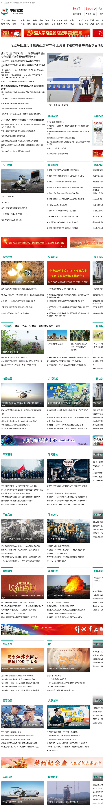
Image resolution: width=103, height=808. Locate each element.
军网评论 (53, 454)
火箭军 (59, 20)
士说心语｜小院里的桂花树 (56, 561)
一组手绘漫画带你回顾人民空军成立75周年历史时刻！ (66, 687)
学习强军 (53, 116)
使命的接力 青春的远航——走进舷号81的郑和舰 (18, 610)
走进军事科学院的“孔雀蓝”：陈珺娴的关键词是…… (66, 729)
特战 (72, 23)
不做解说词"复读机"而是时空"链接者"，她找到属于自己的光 (68, 417)
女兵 (81, 20)
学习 (3, 20)
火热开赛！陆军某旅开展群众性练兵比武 (61, 613)
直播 (35, 23)
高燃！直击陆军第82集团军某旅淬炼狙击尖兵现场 (19, 617)
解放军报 (78, 9)
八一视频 (7, 165)
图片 (41, 23)
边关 (92, 20)
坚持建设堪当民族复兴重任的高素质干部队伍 (17, 500)
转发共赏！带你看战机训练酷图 (58, 602)
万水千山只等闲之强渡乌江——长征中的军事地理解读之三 (22, 606)
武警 (72, 20)
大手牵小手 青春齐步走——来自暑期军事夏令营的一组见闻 (22, 729)
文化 (81, 23)
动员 (98, 20)
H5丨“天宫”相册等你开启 (56, 690)
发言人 (59, 23)
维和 (86, 20)
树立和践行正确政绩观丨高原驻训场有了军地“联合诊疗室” (22, 361)
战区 (29, 20)
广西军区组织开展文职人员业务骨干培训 (61, 743)
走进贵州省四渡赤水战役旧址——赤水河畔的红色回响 (20, 546)
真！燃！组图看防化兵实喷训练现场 (60, 595)
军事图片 (7, 571)
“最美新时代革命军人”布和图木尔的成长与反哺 (18, 417)
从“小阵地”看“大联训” (55, 344)
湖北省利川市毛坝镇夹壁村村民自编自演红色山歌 (19, 746)
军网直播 (7, 647)
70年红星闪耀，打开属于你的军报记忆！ (62, 672)
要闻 (8, 20)
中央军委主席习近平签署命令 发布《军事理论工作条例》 (68, 282)
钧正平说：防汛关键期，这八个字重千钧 (61, 493)
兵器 (92, 23)
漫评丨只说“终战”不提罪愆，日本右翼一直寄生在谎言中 (67, 479)
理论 (3, 23)
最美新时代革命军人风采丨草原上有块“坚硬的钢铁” (19, 421)
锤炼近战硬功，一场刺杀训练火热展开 (60, 606)
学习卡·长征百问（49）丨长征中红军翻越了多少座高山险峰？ (22, 596)
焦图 (14, 20)
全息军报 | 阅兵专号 (54, 679)
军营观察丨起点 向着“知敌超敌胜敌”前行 (15, 425)
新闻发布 (53, 165)
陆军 (41, 20)
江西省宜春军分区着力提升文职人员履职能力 (63, 736)
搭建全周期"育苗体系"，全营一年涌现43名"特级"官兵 (79, 347)
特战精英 (7, 378)
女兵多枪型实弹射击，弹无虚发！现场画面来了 (65, 403)
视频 (29, 23)
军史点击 (7, 514)
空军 (53, 20)
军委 (23, 20)
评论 (8, 23)
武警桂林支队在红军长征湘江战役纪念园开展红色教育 (66, 610)
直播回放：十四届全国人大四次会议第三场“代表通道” (20, 694)
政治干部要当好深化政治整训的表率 (14, 504)
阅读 (86, 23)
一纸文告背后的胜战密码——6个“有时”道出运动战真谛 (20, 561)
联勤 (65, 20)
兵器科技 (7, 781)
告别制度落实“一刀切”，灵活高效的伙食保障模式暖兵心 (67, 365)
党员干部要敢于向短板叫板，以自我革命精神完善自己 (20, 497)
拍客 (53, 23)
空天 (98, 23)
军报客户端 (90, 13)
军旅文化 (53, 514)
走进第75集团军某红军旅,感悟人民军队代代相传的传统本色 (68, 357)
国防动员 (7, 704)
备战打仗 (7, 257)
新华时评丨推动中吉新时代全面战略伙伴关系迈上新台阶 (67, 497)
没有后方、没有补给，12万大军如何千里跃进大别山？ (20, 550)
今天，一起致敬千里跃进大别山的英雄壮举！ (18, 539)
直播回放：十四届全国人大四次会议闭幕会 (16, 690)
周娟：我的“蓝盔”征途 (54, 421)
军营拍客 (53, 571)
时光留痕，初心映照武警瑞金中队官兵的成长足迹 (64, 617)
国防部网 (77, 13)
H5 (49, 647)
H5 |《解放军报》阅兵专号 (56, 683)
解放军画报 (91, 9)
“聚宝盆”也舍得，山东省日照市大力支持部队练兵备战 (20, 750)
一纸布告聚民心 (7, 553)
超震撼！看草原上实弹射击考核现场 (14, 357)
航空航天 (53, 781)
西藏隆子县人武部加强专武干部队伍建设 (15, 743)
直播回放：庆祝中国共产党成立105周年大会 (17, 679)
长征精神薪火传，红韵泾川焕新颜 (13, 613)
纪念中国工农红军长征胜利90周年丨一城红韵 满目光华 (21, 557)
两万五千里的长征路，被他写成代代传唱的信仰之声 (65, 557)
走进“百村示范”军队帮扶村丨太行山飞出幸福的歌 (18, 365)
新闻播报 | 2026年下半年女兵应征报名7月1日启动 (65, 425)
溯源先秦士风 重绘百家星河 (57, 553)
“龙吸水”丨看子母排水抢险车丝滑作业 (15, 189)
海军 (47, 20)
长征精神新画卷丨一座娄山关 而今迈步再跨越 (17, 602)
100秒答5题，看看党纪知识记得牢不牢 (61, 694)
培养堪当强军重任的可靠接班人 (13, 479)
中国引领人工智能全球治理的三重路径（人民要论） (19, 486)
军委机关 (53, 257)
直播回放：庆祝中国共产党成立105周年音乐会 (18, 683)
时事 (14, 23)
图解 (47, 23)
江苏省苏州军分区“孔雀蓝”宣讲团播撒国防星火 (63, 739)
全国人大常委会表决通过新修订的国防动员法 (17, 739)
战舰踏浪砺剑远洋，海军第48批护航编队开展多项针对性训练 (22, 404)
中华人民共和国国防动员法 (11, 735)
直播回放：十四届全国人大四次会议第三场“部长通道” (20, 687)
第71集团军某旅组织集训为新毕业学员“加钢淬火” (64, 361)
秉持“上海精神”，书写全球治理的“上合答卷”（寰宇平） (66, 504)
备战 (35, 20)
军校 (23, 23)
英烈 (65, 23)
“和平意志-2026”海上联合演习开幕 (13, 428)
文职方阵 (53, 704)
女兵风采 (53, 378)
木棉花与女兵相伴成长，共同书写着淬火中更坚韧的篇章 (67, 428)
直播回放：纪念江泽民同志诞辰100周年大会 (18, 672)
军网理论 (7, 454)
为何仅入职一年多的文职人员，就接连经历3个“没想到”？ (67, 747)
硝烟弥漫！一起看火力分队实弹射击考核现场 (18, 282)
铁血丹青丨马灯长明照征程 (57, 539)
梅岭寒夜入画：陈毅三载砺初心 (58, 546)
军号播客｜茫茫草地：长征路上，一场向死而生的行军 (66, 550)
